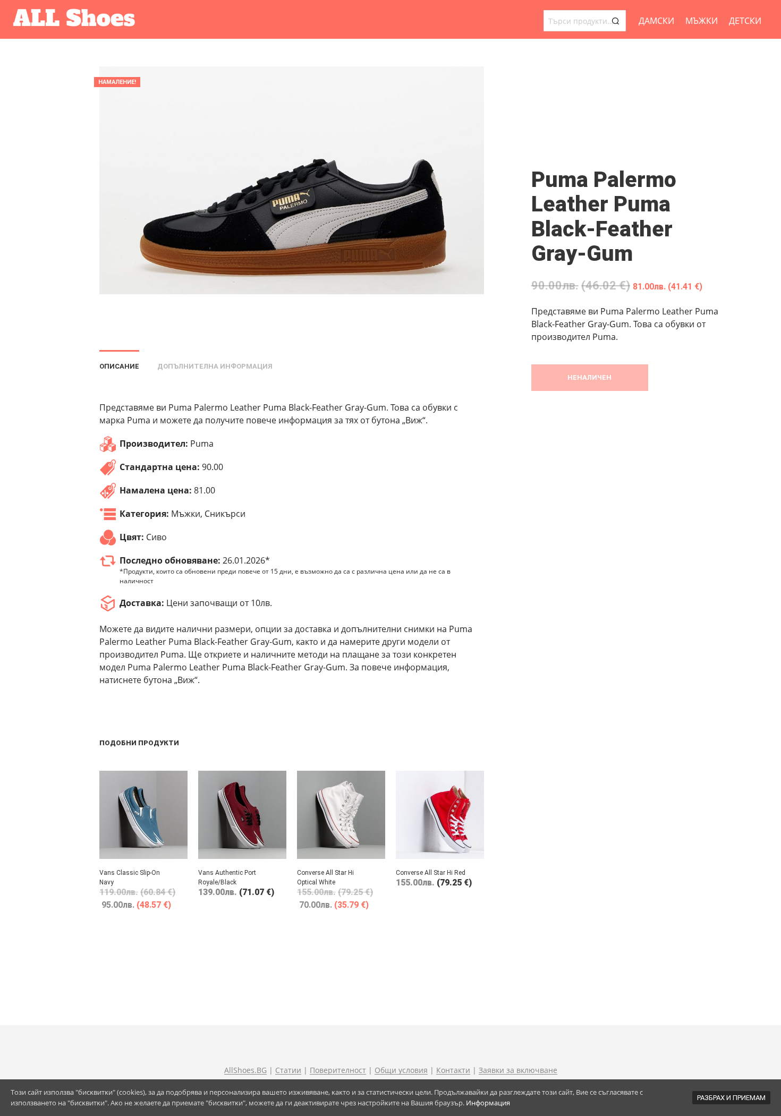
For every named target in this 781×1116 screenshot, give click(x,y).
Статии (288, 1070)
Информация (488, 1103)
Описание (119, 366)
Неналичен (589, 377)
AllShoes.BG (245, 1070)
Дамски (656, 21)
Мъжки (701, 21)
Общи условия (401, 1070)
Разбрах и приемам (731, 1098)
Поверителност (338, 1070)
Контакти (453, 1070)
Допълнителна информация (215, 366)
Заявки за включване (518, 1070)
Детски (745, 21)
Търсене (615, 20)
